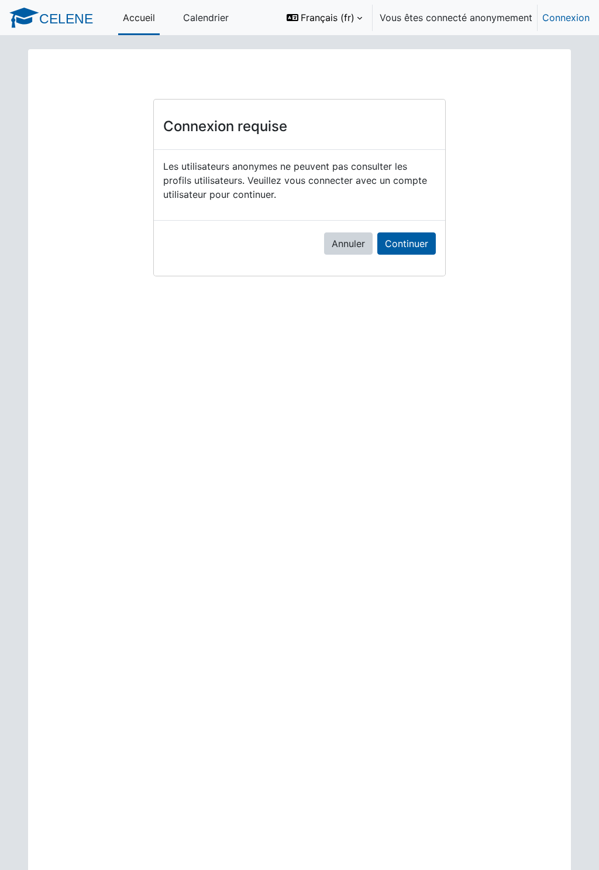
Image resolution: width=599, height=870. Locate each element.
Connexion (566, 17)
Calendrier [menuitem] (206, 17)
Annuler (348, 243)
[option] (434, 17)
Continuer (406, 243)
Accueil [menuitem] (139, 17)
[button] (324, 17)
